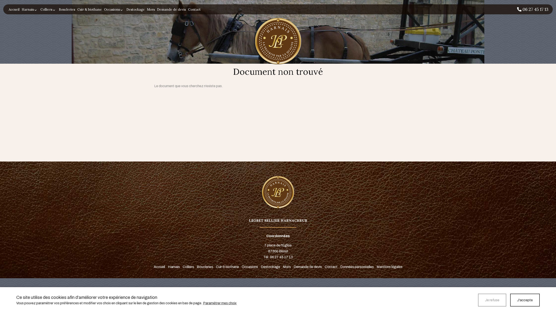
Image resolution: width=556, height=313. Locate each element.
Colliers (46, 9)
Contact (194, 9)
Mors (151, 9)
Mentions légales (389, 267)
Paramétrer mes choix (220, 303)
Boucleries (67, 9)
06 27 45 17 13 (534, 9)
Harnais (28, 9)
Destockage (135, 9)
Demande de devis (171, 9)
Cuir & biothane (89, 9)
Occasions (112, 9)
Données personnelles (357, 267)
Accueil (14, 9)
